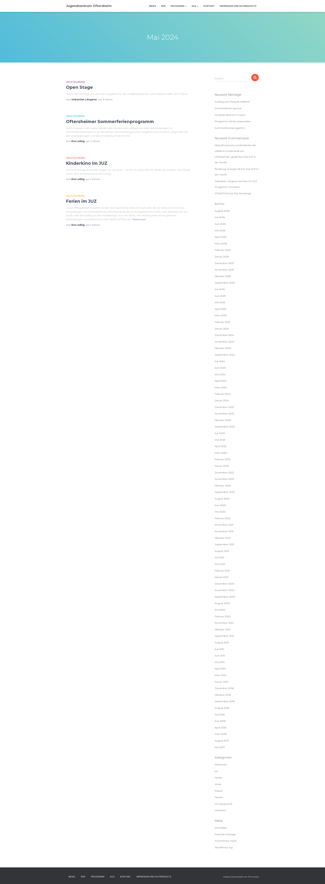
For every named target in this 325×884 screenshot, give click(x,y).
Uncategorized (75, 82)
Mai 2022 (220, 511)
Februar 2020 (223, 616)
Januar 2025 (222, 328)
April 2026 (220, 236)
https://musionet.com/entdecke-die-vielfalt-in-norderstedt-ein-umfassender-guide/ (236, 151)
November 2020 (224, 590)
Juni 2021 (220, 564)
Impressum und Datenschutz (238, 6)
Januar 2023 (222, 465)
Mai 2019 (220, 662)
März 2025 (221, 315)
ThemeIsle (253, 876)
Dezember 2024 (224, 335)
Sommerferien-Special (228, 108)
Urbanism (220, 810)
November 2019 (224, 622)
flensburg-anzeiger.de (228, 168)
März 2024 (221, 387)
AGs (194, 6)
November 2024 (224, 341)
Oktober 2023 (223, 420)
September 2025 (225, 282)
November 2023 (224, 413)
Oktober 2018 (223, 694)
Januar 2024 (222, 400)
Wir (163, 6)
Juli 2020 (220, 609)
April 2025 (220, 308)
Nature (219, 790)
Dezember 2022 (224, 472)
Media (218, 777)
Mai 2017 (220, 747)
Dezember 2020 (224, 583)
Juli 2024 (220, 361)
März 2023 (221, 452)
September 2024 (225, 354)
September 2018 (225, 701)
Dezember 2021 (224, 524)
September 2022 (225, 492)
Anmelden (221, 827)
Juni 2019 (220, 655)
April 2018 (220, 727)
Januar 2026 (222, 256)
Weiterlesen (139, 219)
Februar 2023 (222, 459)
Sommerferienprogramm (230, 127)
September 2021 (224, 544)
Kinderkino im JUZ (86, 163)
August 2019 (222, 642)
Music (218, 784)
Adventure (221, 764)
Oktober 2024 (223, 348)
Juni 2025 (220, 295)
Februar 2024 (223, 393)
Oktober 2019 (223, 629)
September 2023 (225, 426)
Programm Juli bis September (233, 121)
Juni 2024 (220, 367)
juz (216, 771)
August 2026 (222, 210)
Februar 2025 (222, 322)
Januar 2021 (221, 577)
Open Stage (79, 87)
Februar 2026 (222, 250)
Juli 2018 (220, 714)
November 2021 (224, 531)
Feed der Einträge (225, 834)
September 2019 (224, 635)
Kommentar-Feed (225, 840)
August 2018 (222, 707)
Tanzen (219, 797)
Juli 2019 (219, 649)
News (152, 6)
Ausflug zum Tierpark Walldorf (232, 101)
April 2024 (220, 380)
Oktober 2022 (223, 485)
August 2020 (222, 603)
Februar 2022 (222, 518)
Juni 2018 (220, 720)
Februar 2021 (222, 570)
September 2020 (225, 596)
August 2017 (222, 740)
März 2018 (221, 734)
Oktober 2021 (223, 537)
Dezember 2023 (224, 407)
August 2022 (222, 498)
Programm (178, 6)
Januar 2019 (221, 681)
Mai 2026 (220, 230)
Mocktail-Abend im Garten (230, 114)
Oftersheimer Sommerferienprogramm (110, 121)
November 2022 (224, 478)
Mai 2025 (220, 302)
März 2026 (221, 243)
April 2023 (220, 446)
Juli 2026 (220, 217)
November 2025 (224, 269)
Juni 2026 (220, 223)
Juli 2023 (220, 433)
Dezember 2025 (224, 263)
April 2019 (220, 668)
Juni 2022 (220, 505)
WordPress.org (223, 847)
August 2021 (222, 550)
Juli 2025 (220, 289)
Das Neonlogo (242, 193)
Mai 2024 (220, 374)
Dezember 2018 (224, 688)
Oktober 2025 (223, 276)
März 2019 (220, 675)
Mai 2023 (220, 439)
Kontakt (209, 6)
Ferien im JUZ (81, 201)
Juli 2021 (219, 557)
